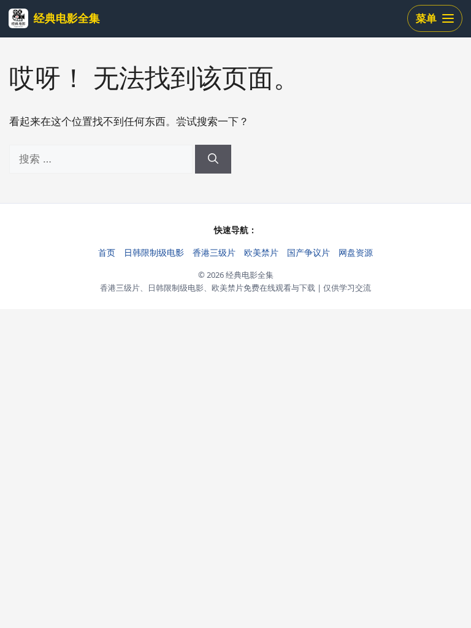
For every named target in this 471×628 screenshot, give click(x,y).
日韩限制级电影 (154, 252)
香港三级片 (214, 252)
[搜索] (213, 159)
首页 (106, 252)
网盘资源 (356, 252)
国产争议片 (308, 252)
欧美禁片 (261, 252)
